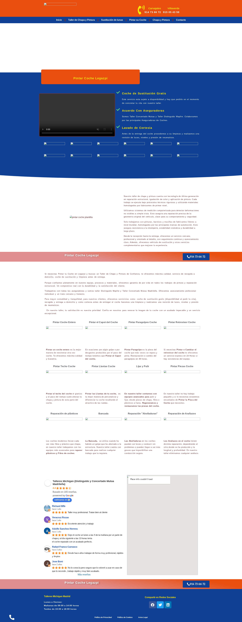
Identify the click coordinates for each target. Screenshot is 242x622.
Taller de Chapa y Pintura (81, 20)
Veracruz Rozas (60, 517)
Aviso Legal (143, 617)
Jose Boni (57, 561)
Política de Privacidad (103, 617)
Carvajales (154, 8)
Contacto (181, 20)
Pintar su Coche (137, 20)
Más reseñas (84, 574)
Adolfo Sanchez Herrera (65, 529)
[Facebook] (152, 604)
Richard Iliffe (58, 506)
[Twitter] (160, 604)
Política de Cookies (125, 617)
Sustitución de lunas (112, 20)
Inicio (59, 20)
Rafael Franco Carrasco (64, 547)
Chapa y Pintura (161, 20)
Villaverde (173, 8)
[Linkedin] (167, 604)
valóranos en (60, 500)
